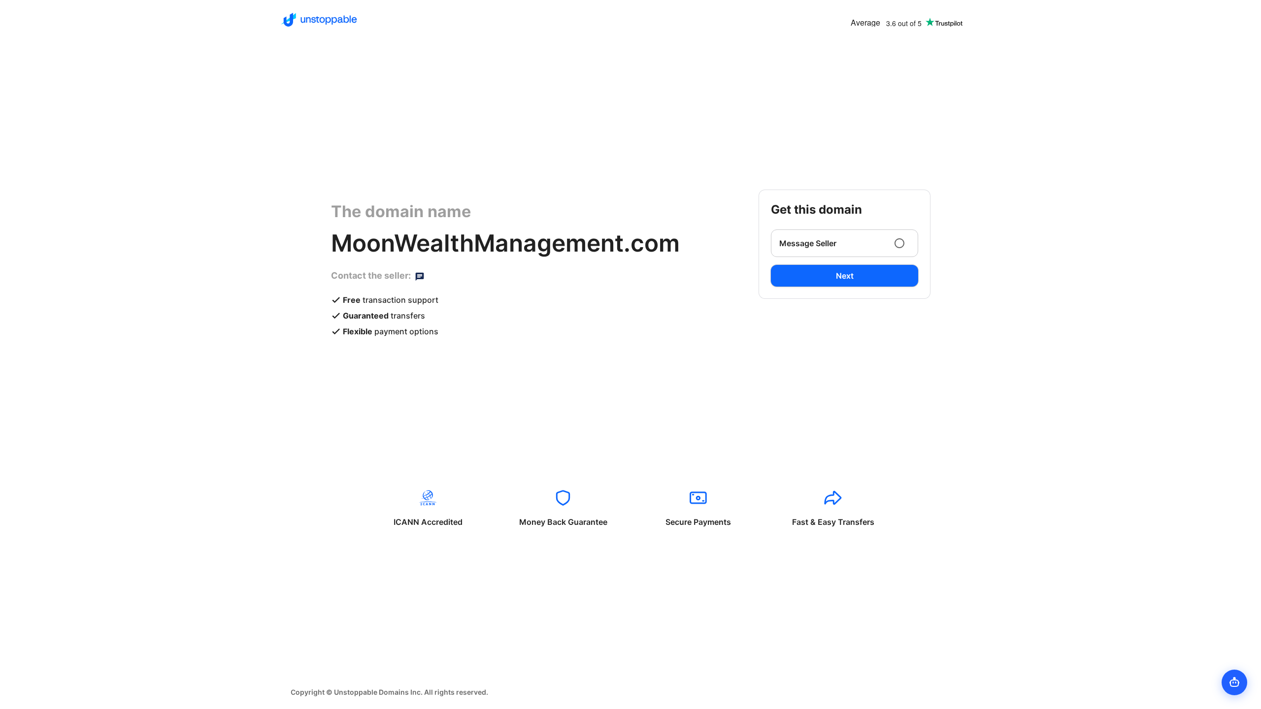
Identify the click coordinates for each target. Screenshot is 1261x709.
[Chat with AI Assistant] (1234, 682)
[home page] (319, 20)
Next (845, 276)
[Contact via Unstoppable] (420, 276)
